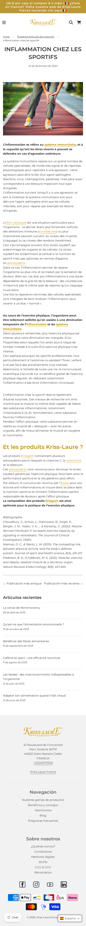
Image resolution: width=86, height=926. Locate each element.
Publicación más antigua (24, 583)
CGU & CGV (43, 867)
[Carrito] (79, 22)
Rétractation (43, 872)
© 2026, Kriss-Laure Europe (43, 917)
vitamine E (73, 460)
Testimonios (43, 810)
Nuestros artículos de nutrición (35, 36)
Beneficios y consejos (43, 805)
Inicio (6, 36)
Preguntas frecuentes (43, 821)
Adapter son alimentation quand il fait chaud (34, 695)
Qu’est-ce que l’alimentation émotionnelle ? (33, 624)
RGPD (43, 862)
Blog (43, 815)
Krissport (27, 456)
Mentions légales (43, 857)
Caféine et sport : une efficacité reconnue (31, 658)
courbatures (47, 231)
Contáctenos (43, 851)
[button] (70, 918)
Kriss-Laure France (43, 772)
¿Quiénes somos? (43, 846)
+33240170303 (43, 763)
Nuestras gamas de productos (43, 800)
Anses (65, 483)
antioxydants (16, 263)
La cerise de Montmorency (21, 608)
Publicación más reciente (61, 583)
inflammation (36, 324)
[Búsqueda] (71, 22)
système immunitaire (60, 144)
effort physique (15, 222)
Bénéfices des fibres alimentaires (26, 641)
